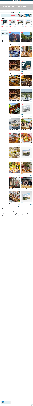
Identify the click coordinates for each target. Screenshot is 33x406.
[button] (16, 3)
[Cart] (31, 1)
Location (3, 32)
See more (17, 8)
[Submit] (28, 1)
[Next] (31, 21)
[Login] (30, 1)
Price (2, 45)
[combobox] (5, 35)
